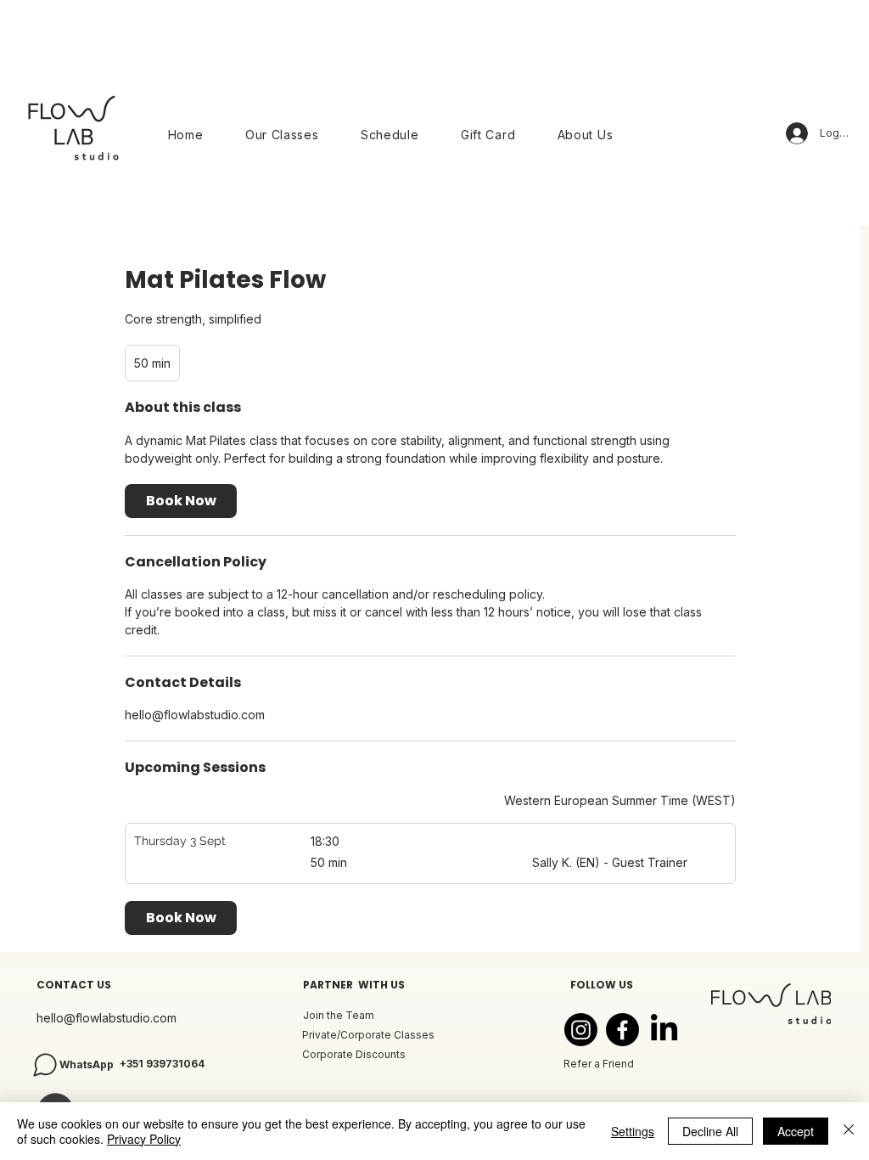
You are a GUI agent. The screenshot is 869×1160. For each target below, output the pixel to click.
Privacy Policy (144, 1138)
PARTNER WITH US (354, 984)
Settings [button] (632, 1131)
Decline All (710, 1131)
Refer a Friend (598, 1063)
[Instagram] (580, 1029)
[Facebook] (622, 1029)
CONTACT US (73, 984)
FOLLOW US (601, 984)
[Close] (848, 1131)
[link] (181, 501)
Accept (795, 1131)
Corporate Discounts (354, 1054)
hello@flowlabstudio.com (106, 1018)
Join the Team (338, 1015)
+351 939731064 (162, 1063)
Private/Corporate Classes (368, 1034)
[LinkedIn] (664, 1029)
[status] (620, 800)
